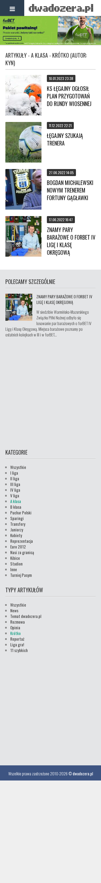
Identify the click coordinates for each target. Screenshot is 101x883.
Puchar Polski (21, 512)
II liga (14, 478)
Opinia (15, 627)
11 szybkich (19, 650)
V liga (14, 495)
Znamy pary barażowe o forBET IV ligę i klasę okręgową (71, 241)
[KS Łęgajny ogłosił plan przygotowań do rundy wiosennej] (23, 96)
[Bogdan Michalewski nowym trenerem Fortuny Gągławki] (23, 190)
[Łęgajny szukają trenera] (23, 143)
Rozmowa (17, 622)
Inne (13, 569)
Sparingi (17, 518)
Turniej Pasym (21, 575)
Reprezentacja (21, 541)
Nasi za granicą (22, 552)
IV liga (15, 490)
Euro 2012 (18, 547)
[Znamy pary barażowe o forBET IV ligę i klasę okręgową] (23, 237)
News (14, 610)
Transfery (17, 524)
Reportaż (17, 639)
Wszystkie (18, 467)
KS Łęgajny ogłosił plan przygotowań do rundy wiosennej (69, 96)
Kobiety (16, 535)
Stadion (16, 564)
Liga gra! (17, 644)
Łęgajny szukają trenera (65, 139)
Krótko (15, 633)
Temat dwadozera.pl (25, 616)
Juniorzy (16, 530)
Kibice (15, 558)
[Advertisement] (50, 392)
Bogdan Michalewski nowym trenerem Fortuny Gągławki (70, 190)
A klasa (15, 501)
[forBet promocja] (50, 43)
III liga (15, 484)
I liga (14, 473)
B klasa (15, 507)
